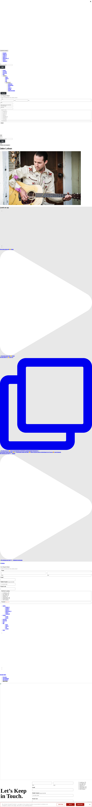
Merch (3, 74)
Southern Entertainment (11, 90)
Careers (4, 630)
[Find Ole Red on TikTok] (20, 245)
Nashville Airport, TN (6, 58)
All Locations (4, 53)
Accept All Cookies (80, 804)
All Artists (6, 618)
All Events (6, 616)
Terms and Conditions (6, 678)
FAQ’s (6, 79)
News (6, 81)
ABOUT (4, 75)
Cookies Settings (60, 804)
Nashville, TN (4, 57)
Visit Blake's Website (3, 674)
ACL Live (9, 86)
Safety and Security (5, 679)
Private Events (5, 73)
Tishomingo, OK (5, 61)
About (3, 623)
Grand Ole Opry (10, 84)
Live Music (4, 70)
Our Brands (8, 82)
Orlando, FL (4, 59)
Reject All (70, 804)
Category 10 (9, 88)
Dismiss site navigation (5, 145)
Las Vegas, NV (5, 55)
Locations (4, 606)
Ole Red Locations (4, 50)
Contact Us (6, 78)
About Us (6, 77)
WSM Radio (9, 89)
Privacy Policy (5, 677)
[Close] (89, 804)
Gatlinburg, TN (5, 54)
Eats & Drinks (5, 71)
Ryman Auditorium (10, 85)
